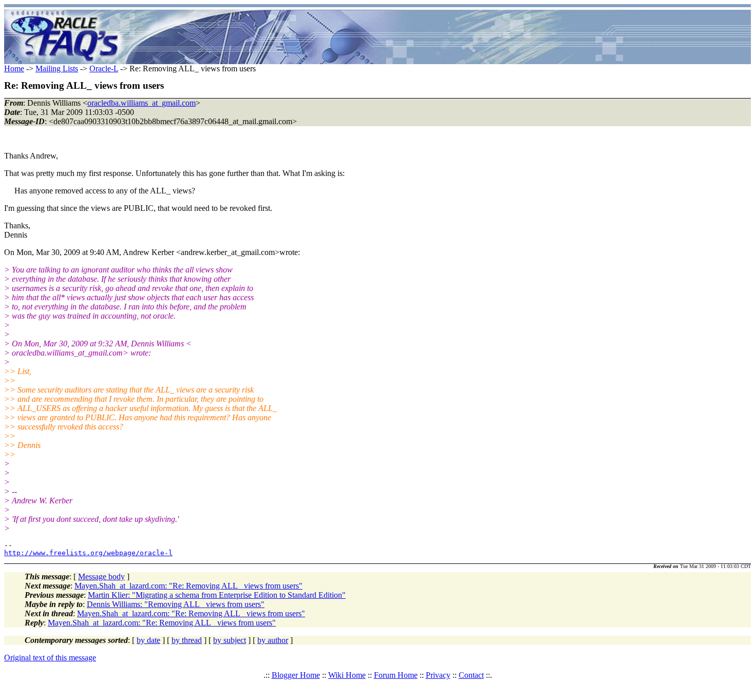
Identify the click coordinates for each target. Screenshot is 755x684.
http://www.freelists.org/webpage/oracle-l (88, 553)
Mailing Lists (56, 68)
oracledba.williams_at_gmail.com (141, 103)
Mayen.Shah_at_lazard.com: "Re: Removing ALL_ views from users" (188, 585)
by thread (187, 640)
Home (14, 68)
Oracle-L (103, 68)
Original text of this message (50, 657)
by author (272, 640)
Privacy (438, 675)
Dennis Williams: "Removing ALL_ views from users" (176, 604)
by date (148, 640)
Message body (101, 576)
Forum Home (396, 675)
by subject (229, 640)
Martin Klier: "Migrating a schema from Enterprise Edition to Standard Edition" (217, 595)
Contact (471, 675)
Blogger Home (296, 675)
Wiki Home (347, 675)
